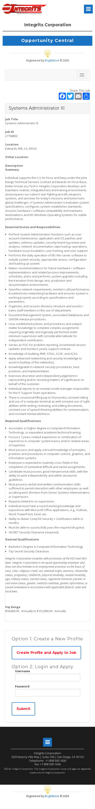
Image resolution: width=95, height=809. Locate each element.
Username (22, 671)
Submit (23, 709)
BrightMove (52, 60)
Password (22, 686)
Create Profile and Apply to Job (46, 653)
